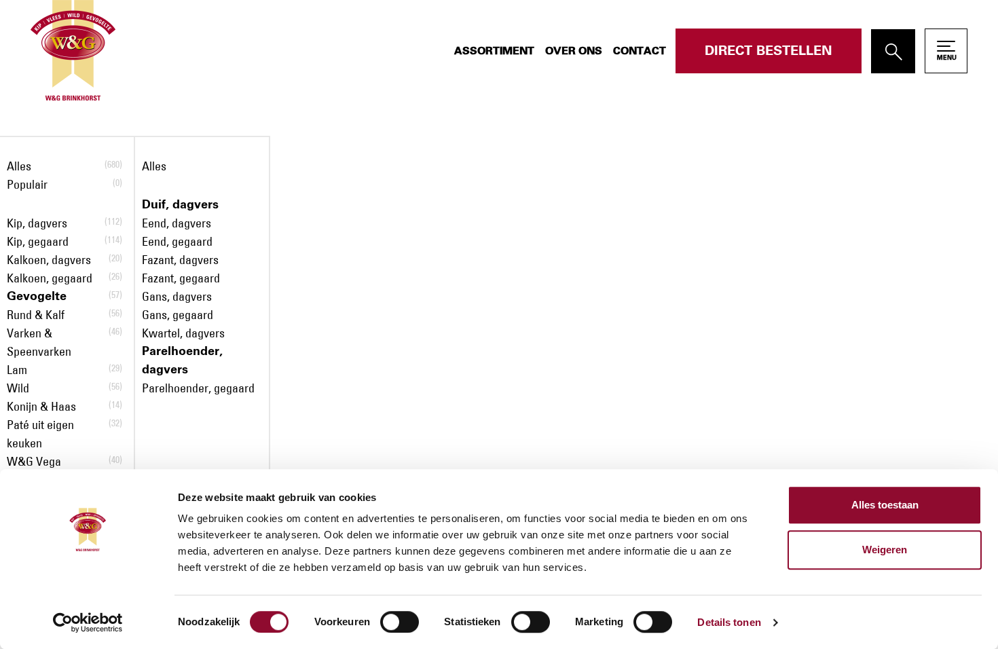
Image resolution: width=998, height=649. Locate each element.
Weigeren (884, 549)
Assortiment (494, 50)
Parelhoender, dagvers (182, 361)
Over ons (573, 50)
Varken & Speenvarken (39, 342)
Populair (27, 184)
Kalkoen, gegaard (49, 278)
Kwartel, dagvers (183, 333)
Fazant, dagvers (180, 260)
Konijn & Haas (41, 406)
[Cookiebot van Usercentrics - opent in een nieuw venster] (88, 622)
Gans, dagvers (177, 296)
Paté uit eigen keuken (40, 434)
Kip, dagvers (37, 223)
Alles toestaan (885, 505)
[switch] (399, 622)
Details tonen (728, 622)
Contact (639, 50)
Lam (17, 370)
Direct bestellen (768, 51)
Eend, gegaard (177, 241)
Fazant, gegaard (181, 278)
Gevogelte (37, 297)
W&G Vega (34, 461)
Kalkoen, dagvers (49, 260)
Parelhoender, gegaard (198, 388)
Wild (18, 388)
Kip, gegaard (38, 241)
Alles (19, 166)
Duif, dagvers (180, 205)
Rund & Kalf (35, 315)
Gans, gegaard (177, 315)
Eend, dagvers (176, 223)
